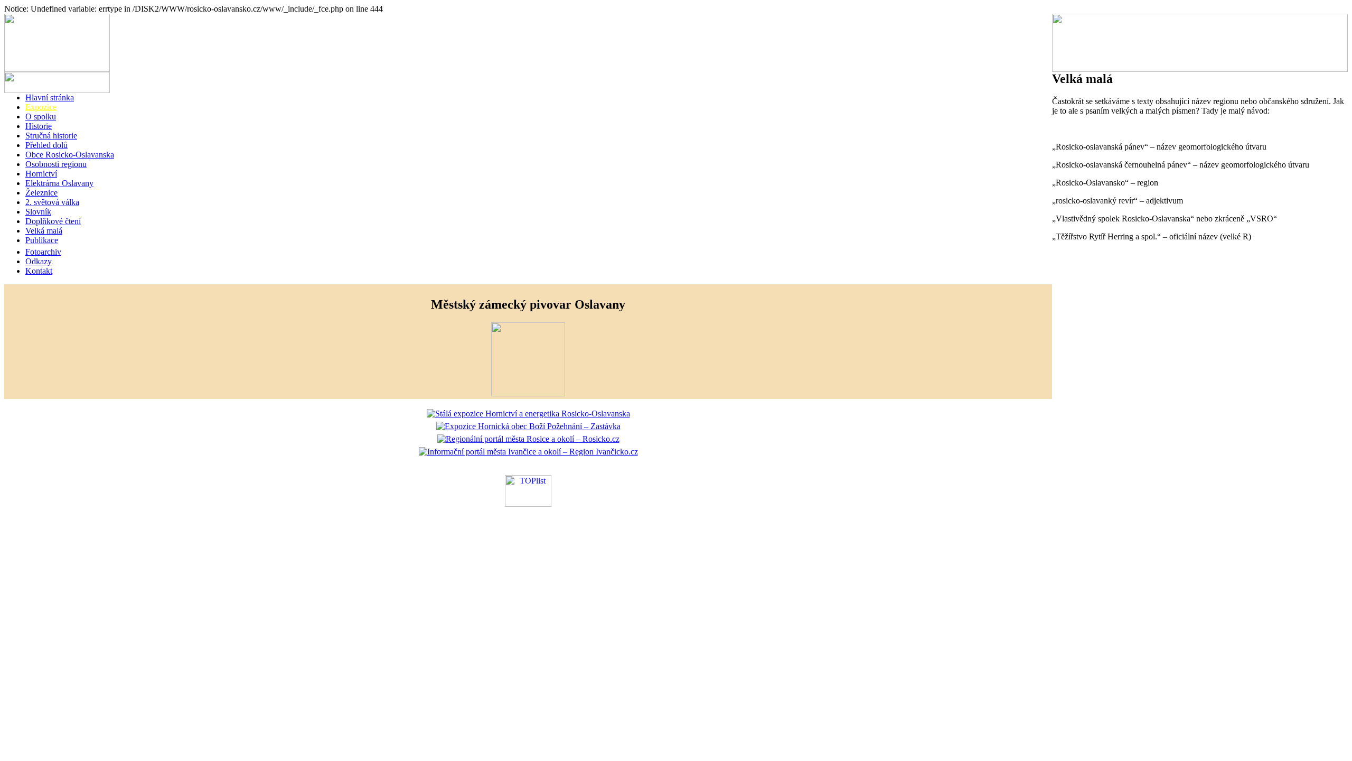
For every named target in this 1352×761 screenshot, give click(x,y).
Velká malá (43, 230)
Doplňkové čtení (53, 221)
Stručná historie (51, 135)
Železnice (41, 192)
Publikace (41, 240)
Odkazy (38, 261)
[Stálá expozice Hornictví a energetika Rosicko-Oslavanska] (528, 413)
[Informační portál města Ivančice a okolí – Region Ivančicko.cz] (528, 451)
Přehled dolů (46, 145)
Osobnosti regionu (56, 164)
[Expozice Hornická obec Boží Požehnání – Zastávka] (528, 426)
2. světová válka (52, 202)
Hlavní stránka (49, 97)
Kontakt (38, 270)
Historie (38, 126)
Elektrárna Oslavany (59, 183)
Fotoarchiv (43, 251)
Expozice (41, 107)
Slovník (38, 211)
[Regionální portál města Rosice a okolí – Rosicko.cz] (528, 438)
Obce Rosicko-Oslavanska (69, 154)
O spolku (40, 116)
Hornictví (41, 173)
